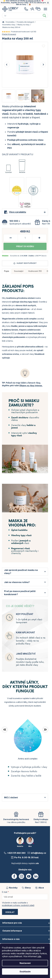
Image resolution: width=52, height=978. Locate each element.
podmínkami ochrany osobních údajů (18, 905)
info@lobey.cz (38, 853)
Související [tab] (18, 271)
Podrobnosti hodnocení (20, 32)
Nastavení (25, 963)
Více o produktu (17, 212)
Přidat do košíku (25, 246)
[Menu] (45, 9)
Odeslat (10, 912)
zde (39, 956)
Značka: (37, 256)
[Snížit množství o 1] (11, 237)
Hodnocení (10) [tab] (35, 271)
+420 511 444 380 (16, 853)
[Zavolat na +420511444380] (26, 9)
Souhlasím (25, 971)
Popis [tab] (6, 271)
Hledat (44, 15)
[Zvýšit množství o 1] (39, 237)
